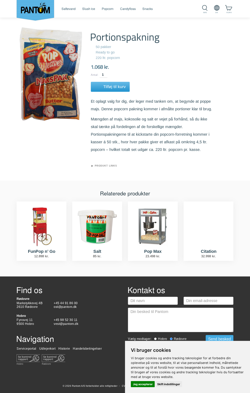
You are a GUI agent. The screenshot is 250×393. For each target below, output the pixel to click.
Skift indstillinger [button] (168, 384)
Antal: (94, 74)
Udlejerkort (47, 348)
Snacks (147, 8)
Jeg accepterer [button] (143, 384)
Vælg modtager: (139, 338)
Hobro (20, 364)
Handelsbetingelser (87, 348)
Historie (64, 348)
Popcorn (107, 8)
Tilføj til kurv (114, 86)
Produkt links (106, 166)
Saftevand (69, 8)
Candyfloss (128, 8)
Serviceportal (26, 348)
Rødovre (46, 364)
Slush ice (88, 8)
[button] (219, 339)
